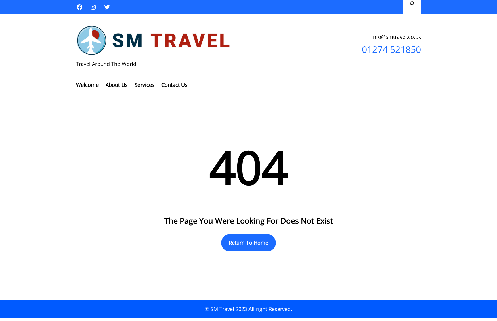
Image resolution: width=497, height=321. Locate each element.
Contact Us (174, 84)
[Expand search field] (412, 7)
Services (144, 84)
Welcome (87, 84)
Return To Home (248, 242)
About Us (117, 84)
